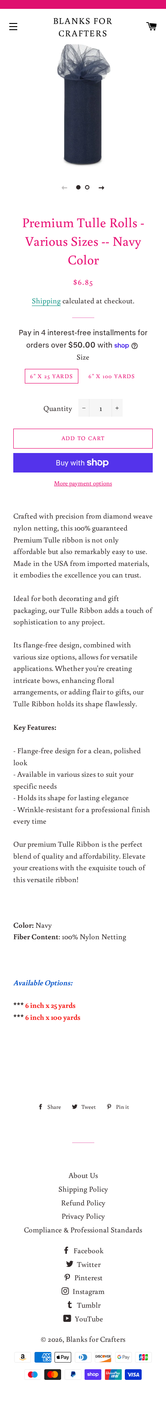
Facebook (88, 1250)
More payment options (83, 483)
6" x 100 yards (112, 376)
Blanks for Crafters (83, 27)
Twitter (87, 1264)
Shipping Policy (83, 1189)
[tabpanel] (83, 104)
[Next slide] (102, 187)
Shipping (46, 300)
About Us (83, 1175)
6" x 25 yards (51, 376)
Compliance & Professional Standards (83, 1229)
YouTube (88, 1318)
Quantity (57, 408)
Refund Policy (83, 1202)
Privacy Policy (83, 1216)
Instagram (87, 1291)
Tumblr (87, 1305)
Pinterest (88, 1277)
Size (83, 357)
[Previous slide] (64, 187)
